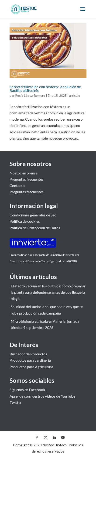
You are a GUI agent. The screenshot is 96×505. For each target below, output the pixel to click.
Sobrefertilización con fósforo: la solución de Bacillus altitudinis (45, 88)
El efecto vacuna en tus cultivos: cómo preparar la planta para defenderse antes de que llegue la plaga (48, 292)
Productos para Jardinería (30, 360)
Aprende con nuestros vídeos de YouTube (42, 396)
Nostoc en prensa (24, 173)
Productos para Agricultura (31, 366)
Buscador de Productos (28, 354)
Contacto (17, 185)
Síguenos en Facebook (27, 389)
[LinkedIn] (54, 437)
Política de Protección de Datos (35, 227)
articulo (74, 95)
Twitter (16, 402)
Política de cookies (25, 221)
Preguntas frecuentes (27, 179)
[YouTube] (63, 437)
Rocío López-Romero (30, 95)
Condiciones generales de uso (33, 215)
